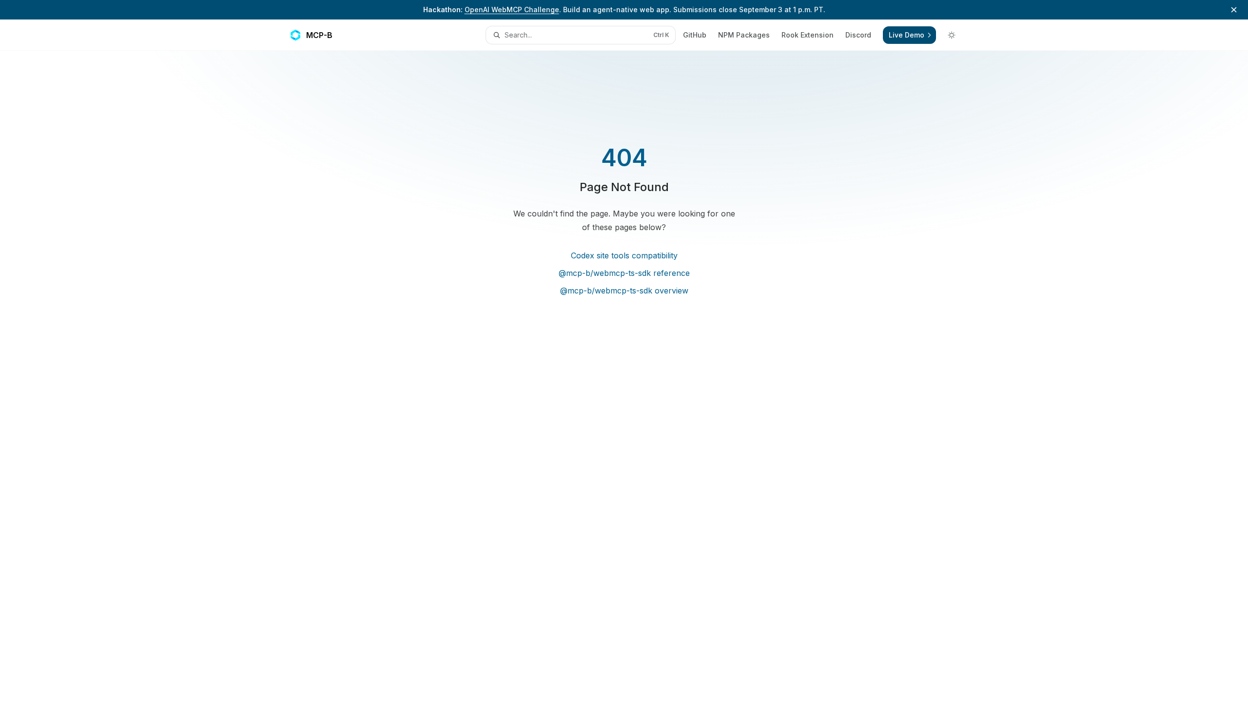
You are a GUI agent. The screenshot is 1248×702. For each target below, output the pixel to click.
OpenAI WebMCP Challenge (512, 9)
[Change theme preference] (951, 35)
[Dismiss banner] (1234, 9)
